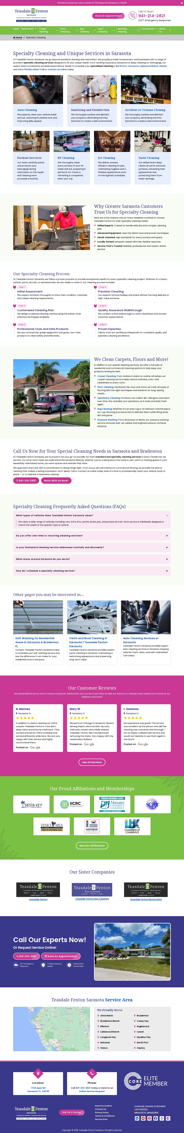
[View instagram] (168, 1118)
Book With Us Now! (56, 480)
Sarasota (133, 66)
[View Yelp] (149, 1118)
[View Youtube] (143, 1118)
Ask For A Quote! (71, 1112)
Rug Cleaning (84, 30)
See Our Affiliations (92, 845)
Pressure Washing (107, 419)
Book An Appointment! (108, 15)
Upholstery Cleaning (108, 398)
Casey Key (143, 1021)
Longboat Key (108, 1037)
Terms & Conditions (104, 1116)
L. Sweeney (131, 709)
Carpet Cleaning (43, 30)
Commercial (148, 28)
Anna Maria (106, 1015)
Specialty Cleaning (122, 30)
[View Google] (161, 1118)
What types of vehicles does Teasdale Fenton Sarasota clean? (54, 515)
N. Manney (23, 709)
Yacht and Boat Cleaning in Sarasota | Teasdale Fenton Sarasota (88, 642)
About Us (162, 30)
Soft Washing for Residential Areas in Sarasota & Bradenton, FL (37, 642)
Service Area (119, 1000)
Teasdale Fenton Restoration (146, 899)
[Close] (182, 3)
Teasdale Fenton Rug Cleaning (92, 898)
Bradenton (143, 1015)
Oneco (104, 1047)
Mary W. (75, 709)
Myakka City (144, 1037)
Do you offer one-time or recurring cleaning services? (49, 535)
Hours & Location (103, 1105)
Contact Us (100, 1109)
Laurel (140, 1031)
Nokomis (105, 1042)
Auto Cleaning (27, 110)
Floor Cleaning (65, 30)
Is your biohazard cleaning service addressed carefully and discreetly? (60, 547)
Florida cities (31, 69)
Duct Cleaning (102, 30)
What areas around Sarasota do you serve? (43, 559)
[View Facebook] (155, 1118)
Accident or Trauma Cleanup (145, 110)
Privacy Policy (102, 1112)
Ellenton (104, 1026)
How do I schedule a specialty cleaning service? (45, 570)
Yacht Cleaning (148, 158)
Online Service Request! (92, 1091)
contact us (54, 69)
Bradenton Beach (109, 1021)
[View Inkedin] (137, 1118)
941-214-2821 (151, 16)
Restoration (28, 28)
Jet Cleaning (106, 158)
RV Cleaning (66, 158)
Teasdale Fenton (38, 899)
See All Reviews (92, 762)
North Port (121, 66)
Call (42, 69)
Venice (163, 66)
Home (16, 28)
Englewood (143, 1026)
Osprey (141, 1047)
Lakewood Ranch (148, 66)
